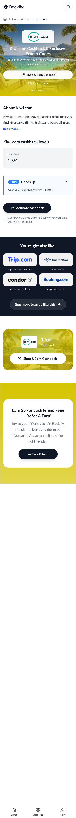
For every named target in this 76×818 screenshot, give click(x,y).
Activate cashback (30, 208)
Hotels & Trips (21, 19)
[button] (38, 182)
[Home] (5, 19)
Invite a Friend (38, 454)
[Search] (68, 7)
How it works (38, 90)
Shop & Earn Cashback (41, 74)
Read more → (12, 128)
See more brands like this (35, 304)
